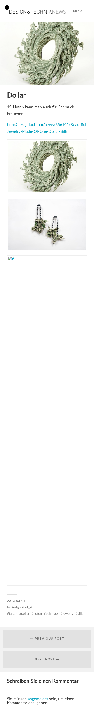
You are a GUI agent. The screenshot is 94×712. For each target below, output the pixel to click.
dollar (25, 613)
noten (37, 613)
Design (15, 607)
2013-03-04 (16, 601)
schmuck (52, 613)
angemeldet (38, 699)
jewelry (68, 613)
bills (80, 613)
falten (13, 613)
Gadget (27, 607)
